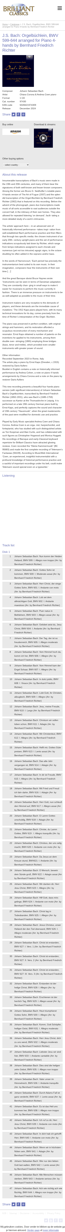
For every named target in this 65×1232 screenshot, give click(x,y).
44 (11, 1147)
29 (11, 942)
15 (11, 747)
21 (11, 829)
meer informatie (51, 1230)
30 (11, 956)
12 (11, 706)
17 (11, 774)
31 (11, 970)
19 (11, 802)
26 (11, 897)
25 (11, 884)
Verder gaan (33, 1230)
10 (11, 679)
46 (11, 1174)
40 (11, 1092)
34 (11, 1011)
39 (11, 1079)
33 (11, 997)
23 (11, 856)
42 (11, 1120)
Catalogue (14, 24)
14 (11, 734)
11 (11, 693)
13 (11, 720)
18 (11, 788)
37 (11, 1052)
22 (11, 843)
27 (11, 911)
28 (11, 925)
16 (11, 761)
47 (11, 1188)
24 (11, 870)
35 (11, 1024)
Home (5, 24)
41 (11, 1106)
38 (11, 1065)
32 (11, 983)
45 (11, 1161)
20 (11, 815)
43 (11, 1133)
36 (11, 1038)
